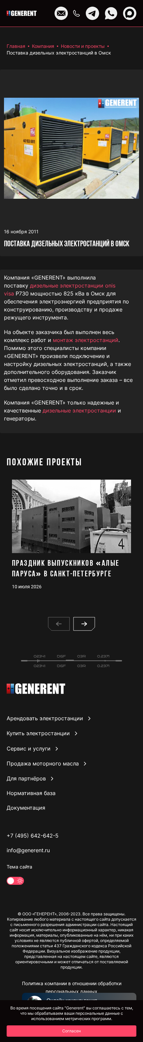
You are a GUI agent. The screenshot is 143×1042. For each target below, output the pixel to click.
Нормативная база (31, 793)
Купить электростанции (38, 733)
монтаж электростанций (85, 340)
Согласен (71, 1030)
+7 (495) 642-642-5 (33, 835)
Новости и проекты (83, 46)
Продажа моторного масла (43, 763)
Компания (43, 46)
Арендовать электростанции (45, 718)
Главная (16, 46)
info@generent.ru (28, 850)
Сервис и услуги (29, 748)
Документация (26, 807)
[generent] (22, 13)
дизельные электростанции (79, 410)
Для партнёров (26, 778)
